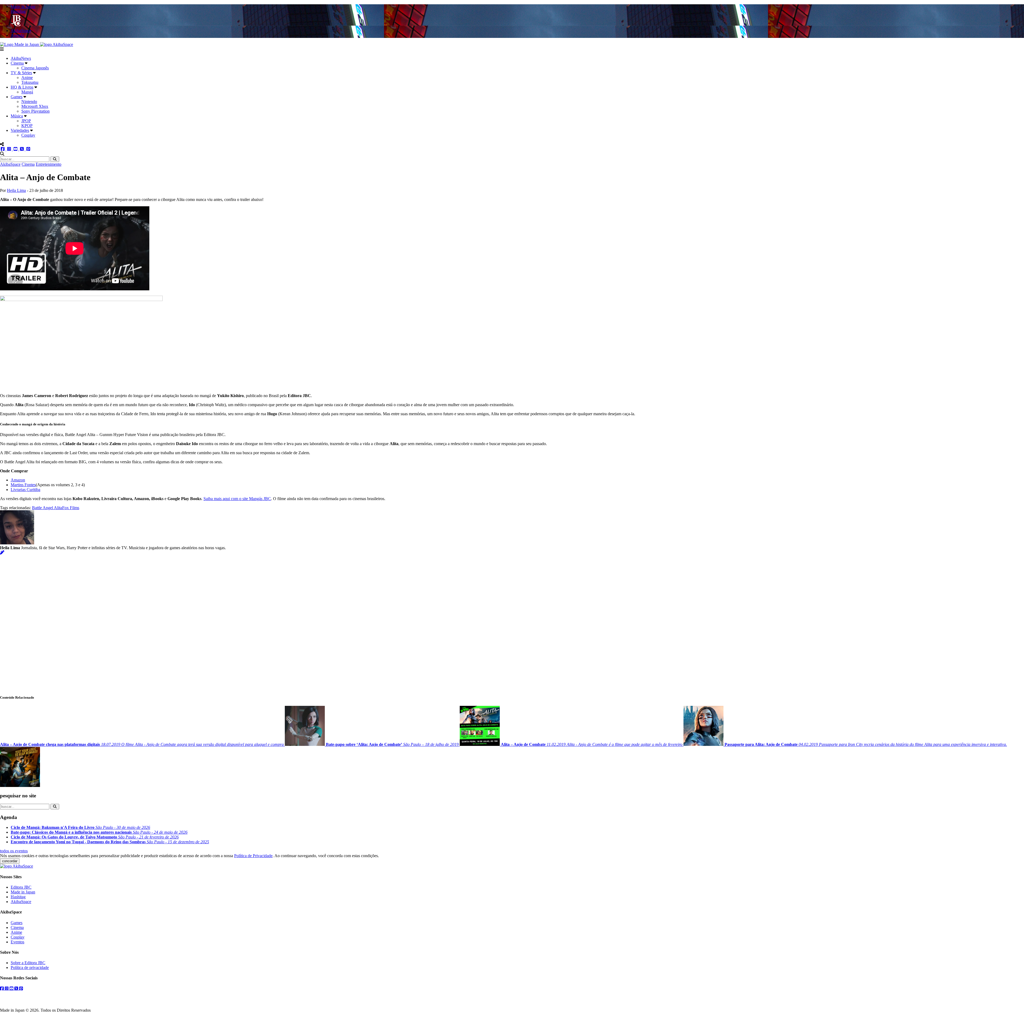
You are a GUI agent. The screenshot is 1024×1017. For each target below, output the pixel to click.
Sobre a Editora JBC (28, 962)
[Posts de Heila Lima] (2, 552)
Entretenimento (48, 164)
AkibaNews (21, 58)
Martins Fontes (23, 484)
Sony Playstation (35, 111)
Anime (27, 77)
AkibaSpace (10, 164)
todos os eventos (14, 851)
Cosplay (28, 135)
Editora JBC (21, 887)
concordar (9, 861)
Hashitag (18, 897)
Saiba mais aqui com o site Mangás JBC (237, 498)
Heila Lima (16, 190)
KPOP (27, 125)
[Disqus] (512, 621)
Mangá (27, 92)
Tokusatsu (29, 82)
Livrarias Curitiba (25, 489)
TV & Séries (21, 72)
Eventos (17, 942)
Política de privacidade (30, 967)
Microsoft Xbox (34, 106)
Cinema (17, 63)
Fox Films (70, 507)
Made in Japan (23, 892)
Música (17, 116)
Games (16, 96)
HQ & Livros (22, 87)
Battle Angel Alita (47, 507)
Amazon (18, 480)
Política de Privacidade (253, 855)
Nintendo (29, 101)
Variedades (20, 130)
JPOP (26, 120)
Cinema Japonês (35, 68)
